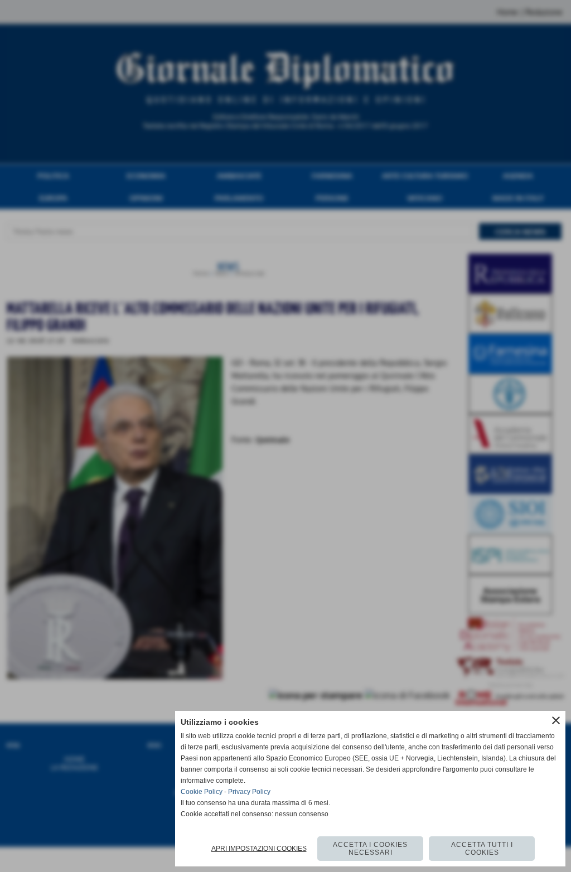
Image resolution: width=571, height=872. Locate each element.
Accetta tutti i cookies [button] (482, 848)
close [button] (556, 720)
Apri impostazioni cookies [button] (259, 848)
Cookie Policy (201, 792)
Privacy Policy (249, 792)
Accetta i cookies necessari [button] (370, 848)
